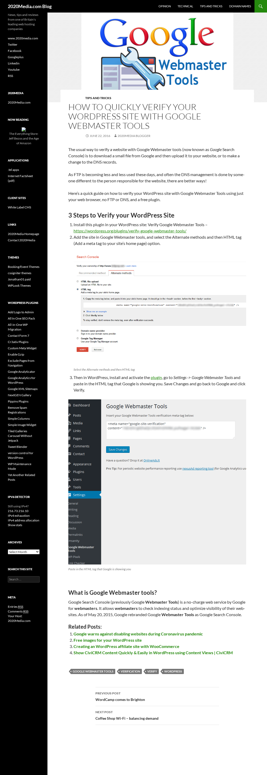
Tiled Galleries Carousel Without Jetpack (20, 435)
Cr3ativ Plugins (18, 342)
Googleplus (15, 57)
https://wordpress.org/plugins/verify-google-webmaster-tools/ (130, 230)
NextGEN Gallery (19, 395)
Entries (15, 607)
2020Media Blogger (134, 136)
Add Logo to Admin (21, 312)
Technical (185, 6)
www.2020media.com (23, 38)
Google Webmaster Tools (93, 671)
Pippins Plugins (18, 401)
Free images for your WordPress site (108, 640)
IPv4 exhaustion (19, 516)
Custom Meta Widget (22, 348)
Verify (152, 671)
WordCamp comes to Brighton (120, 696)
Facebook (14, 51)
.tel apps (13, 170)
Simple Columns (19, 418)
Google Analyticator (21, 372)
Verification (130, 671)
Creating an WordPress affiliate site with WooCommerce (126, 646)
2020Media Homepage (23, 234)
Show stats (15, 525)
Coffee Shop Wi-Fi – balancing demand (127, 715)
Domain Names (240, 6)
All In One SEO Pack (21, 318)
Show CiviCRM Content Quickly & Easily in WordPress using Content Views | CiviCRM (153, 652)
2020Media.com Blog (30, 6)
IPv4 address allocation (23, 520)
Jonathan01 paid (19, 279)
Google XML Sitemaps (23, 389)
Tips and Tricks (211, 6)
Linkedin (14, 63)
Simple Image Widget (22, 425)
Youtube (14, 69)
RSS (10, 76)
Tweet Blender (17, 447)
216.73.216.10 (18, 511)
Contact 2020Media (21, 240)
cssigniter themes (19, 273)
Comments (18, 611)
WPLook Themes (19, 285)
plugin (156, 377)
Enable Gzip (16, 354)
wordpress (173, 671)
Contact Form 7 (18, 336)
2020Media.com (19, 102)
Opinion (165, 6)
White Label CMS (19, 207)
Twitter (12, 44)
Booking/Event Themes (23, 267)
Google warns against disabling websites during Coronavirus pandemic (138, 633)
